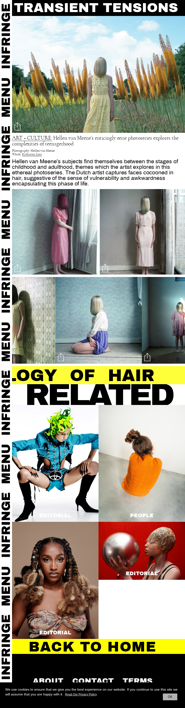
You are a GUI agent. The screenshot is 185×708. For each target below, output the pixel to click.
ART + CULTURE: (32, 138)
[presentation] (20, 321)
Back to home (92, 647)
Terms (137, 681)
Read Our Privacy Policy (81, 694)
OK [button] (170, 697)
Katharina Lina (32, 154)
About (48, 681)
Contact (93, 681)
